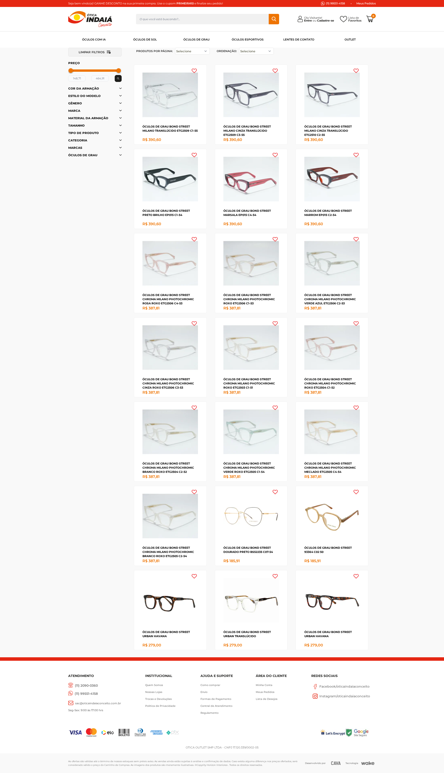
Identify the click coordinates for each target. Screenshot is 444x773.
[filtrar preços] (118, 78)
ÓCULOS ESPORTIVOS (248, 39)
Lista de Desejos (267, 699)
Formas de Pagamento (215, 699)
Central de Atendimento (216, 706)
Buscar (274, 19)
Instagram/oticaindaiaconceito (344, 696)
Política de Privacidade (160, 706)
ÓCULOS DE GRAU (196, 39)
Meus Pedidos (366, 3)
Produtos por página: (154, 51)
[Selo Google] (360, 733)
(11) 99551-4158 (335, 3)
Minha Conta (264, 685)
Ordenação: (227, 51)
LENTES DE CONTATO (298, 39)
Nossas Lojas (153, 692)
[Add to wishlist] (194, 71)
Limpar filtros (92, 52)
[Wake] (368, 763)
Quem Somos (154, 685)
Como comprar (210, 685)
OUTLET (350, 39)
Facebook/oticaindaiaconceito (344, 686)
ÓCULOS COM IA (94, 39)
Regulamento (209, 712)
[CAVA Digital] (336, 763)
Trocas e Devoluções (158, 699)
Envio (203, 692)
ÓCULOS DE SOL (145, 39)
